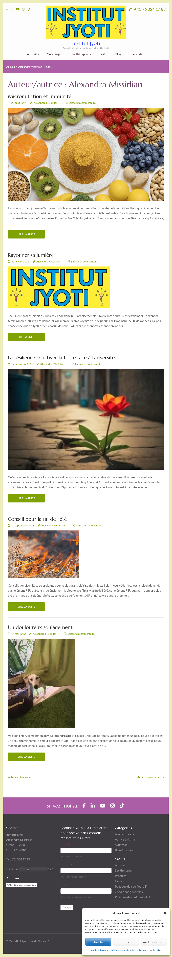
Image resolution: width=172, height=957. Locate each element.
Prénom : (66, 865)
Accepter (98, 941)
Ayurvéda (121, 845)
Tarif (102, 54)
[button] (165, 913)
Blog (118, 54)
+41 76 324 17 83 (149, 9)
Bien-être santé (125, 850)
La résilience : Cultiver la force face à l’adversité (61, 357)
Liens (118, 881)
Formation (138, 54)
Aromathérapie (125, 834)
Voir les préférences (154, 941)
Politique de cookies (100, 950)
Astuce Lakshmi (125, 839)
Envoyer (66, 907)
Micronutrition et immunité (39, 96)
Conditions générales (129, 892)
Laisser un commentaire (82, 102)
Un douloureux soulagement (40, 627)
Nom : (64, 844)
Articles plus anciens (21, 777)
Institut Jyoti (86, 43)
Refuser (126, 941)
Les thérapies (80, 54)
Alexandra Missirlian (45, 102)
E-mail (64, 885)
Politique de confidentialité (123, 950)
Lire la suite (26, 234)
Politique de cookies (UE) (131, 886)
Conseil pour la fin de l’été (37, 519)
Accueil (32, 54)
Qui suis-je (53, 54)
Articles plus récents (150, 777)
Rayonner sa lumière (31, 255)
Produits (120, 876)
